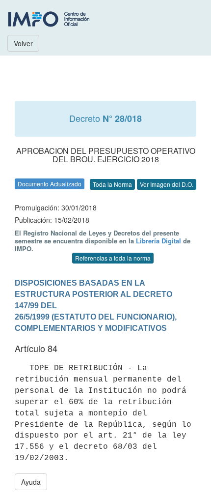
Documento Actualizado (49, 183)
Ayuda (31, 482)
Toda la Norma (112, 184)
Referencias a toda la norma (113, 258)
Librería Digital (158, 240)
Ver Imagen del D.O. (166, 184)
